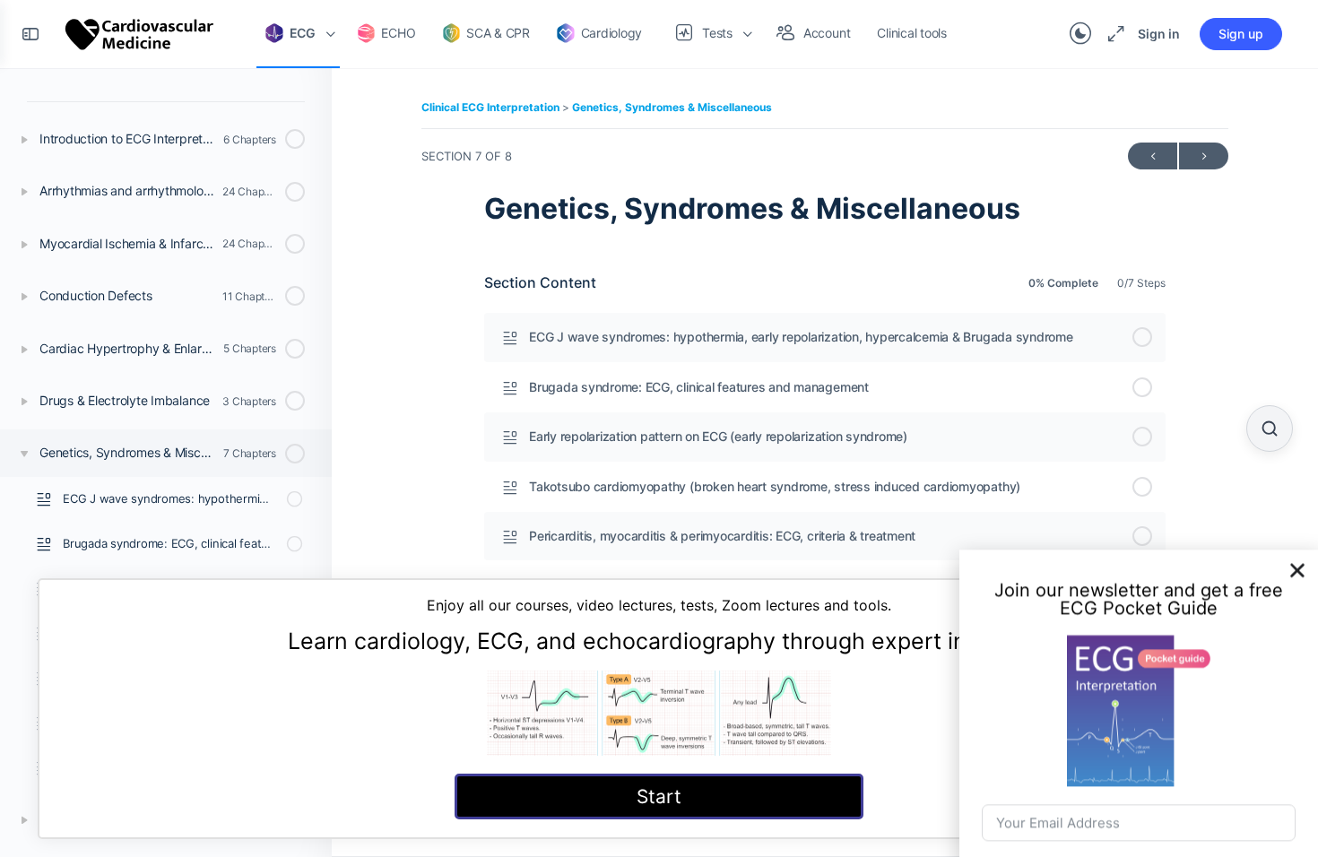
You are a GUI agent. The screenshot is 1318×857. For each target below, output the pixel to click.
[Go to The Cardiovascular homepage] (140, 33)
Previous (1152, 156)
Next (1203, 156)
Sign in (1159, 33)
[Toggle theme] (1080, 34)
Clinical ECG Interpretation (491, 107)
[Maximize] (1112, 34)
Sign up (1240, 33)
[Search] (1269, 428)
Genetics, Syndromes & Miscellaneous (672, 107)
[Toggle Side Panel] (30, 34)
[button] (1297, 505)
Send (1139, 813)
